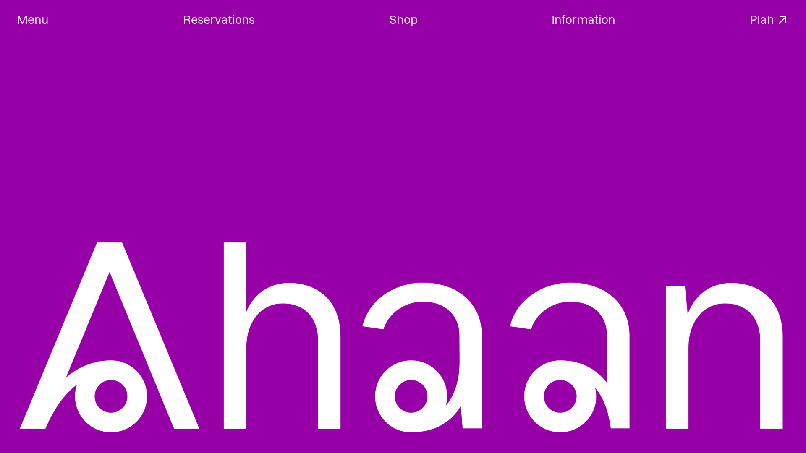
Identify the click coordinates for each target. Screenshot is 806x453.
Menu (33, 20)
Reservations (219, 20)
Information (583, 20)
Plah (762, 20)
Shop (403, 20)
